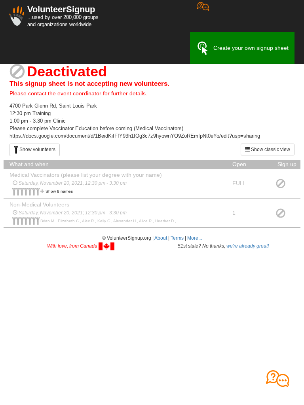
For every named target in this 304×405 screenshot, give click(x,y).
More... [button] (194, 238)
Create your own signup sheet (251, 48)
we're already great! (247, 246)
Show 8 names (59, 191)
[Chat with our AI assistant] (203, 16)
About (160, 238)
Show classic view (270, 149)
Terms (177, 238)
